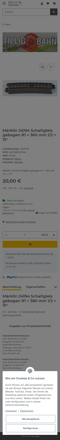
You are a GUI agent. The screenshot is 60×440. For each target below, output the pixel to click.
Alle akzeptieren (31, 419)
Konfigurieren (30, 428)
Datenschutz (26, 410)
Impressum (11, 410)
